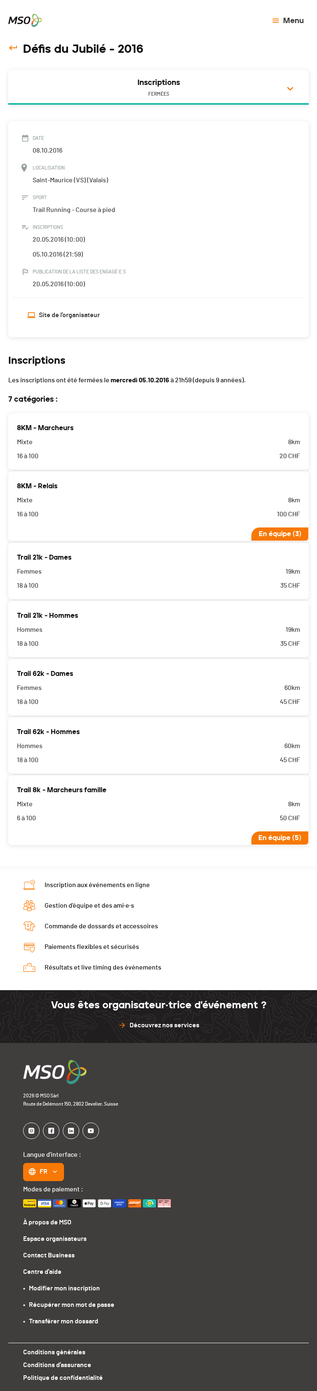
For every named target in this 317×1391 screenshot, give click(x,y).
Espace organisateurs (55, 1239)
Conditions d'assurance (57, 1365)
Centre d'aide (42, 1272)
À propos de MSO (47, 1222)
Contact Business (49, 1255)
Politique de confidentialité (63, 1378)
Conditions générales (54, 1352)
